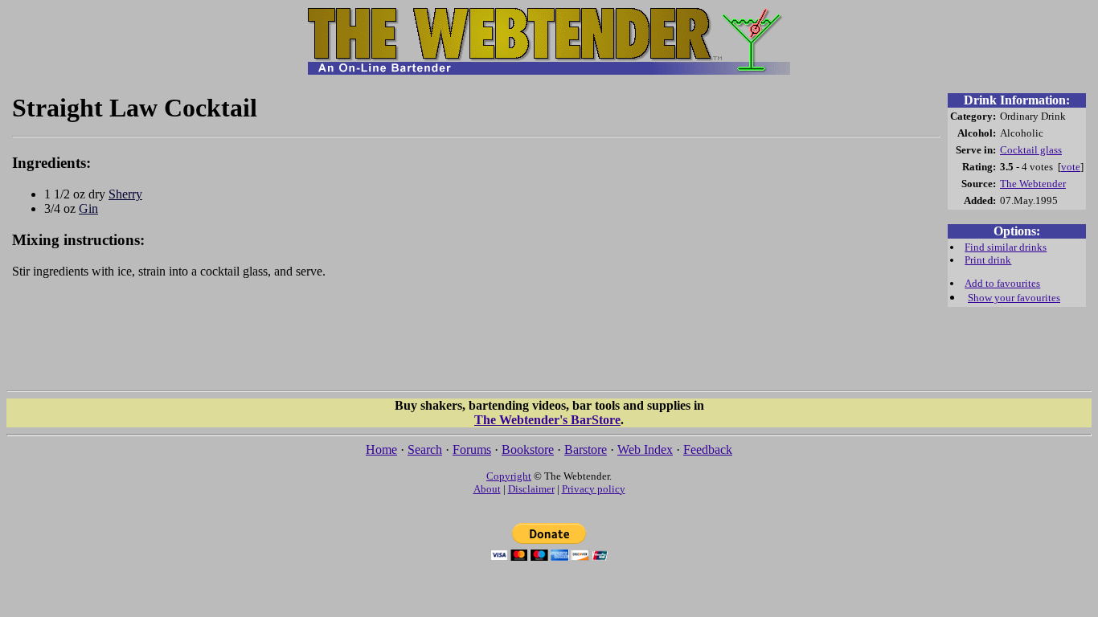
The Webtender (1033, 184)
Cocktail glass (1031, 150)
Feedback (707, 449)
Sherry (125, 194)
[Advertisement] (476, 342)
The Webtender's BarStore (547, 420)
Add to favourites (1002, 283)
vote (1070, 167)
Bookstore (528, 449)
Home (381, 449)
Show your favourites (1014, 298)
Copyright (508, 476)
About (487, 489)
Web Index (645, 449)
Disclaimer (531, 489)
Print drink (988, 260)
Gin (88, 208)
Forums (472, 449)
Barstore (585, 449)
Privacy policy (593, 489)
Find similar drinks (1006, 247)
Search (425, 449)
